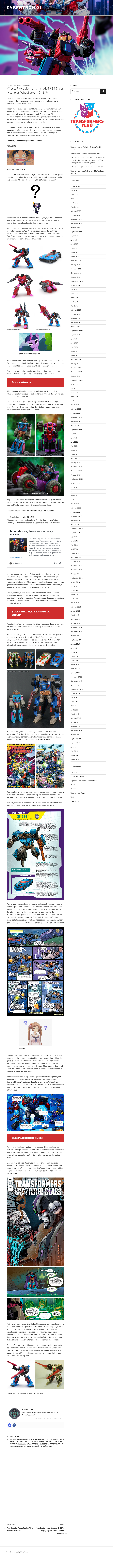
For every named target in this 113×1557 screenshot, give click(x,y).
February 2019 (76, 557)
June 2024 (74, 293)
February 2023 (76, 359)
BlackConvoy (25, 85)
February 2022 (76, 409)
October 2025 (76, 228)
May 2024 (74, 298)
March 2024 (75, 306)
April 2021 (74, 450)
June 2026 (74, 195)
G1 (61, 1441)
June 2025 (74, 244)
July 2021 (74, 438)
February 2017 (76, 619)
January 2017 (75, 623)
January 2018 (75, 611)
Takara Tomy (52, 1445)
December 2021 (76, 417)
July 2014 (74, 747)
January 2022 (75, 413)
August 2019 (75, 533)
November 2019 (76, 520)
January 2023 (75, 364)
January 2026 (75, 215)
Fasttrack (54, 1441)
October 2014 (75, 735)
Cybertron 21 (24, 7)
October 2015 (75, 685)
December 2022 (76, 368)
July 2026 (74, 190)
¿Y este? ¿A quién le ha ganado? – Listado (24, 141)
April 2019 (74, 549)
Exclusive (43, 1441)
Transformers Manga (78, 793)
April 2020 (74, 500)
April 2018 (74, 599)
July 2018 (74, 586)
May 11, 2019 (29, 517)
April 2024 (74, 302)
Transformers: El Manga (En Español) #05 (85, 154)
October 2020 (76, 475)
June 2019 (74, 541)
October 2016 (75, 636)
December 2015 (76, 677)
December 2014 (76, 726)
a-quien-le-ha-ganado (20, 1439)
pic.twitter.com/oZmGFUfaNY (40, 510)
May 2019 (74, 545)
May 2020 (74, 495)
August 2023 (75, 335)
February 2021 (76, 458)
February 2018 (76, 607)
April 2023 (74, 351)
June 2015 (74, 702)
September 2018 (77, 578)
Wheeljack (48, 1447)
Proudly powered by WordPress (17, 1552)
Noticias (73, 785)
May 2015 (74, 706)
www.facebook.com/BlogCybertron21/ (48, 1418)
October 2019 (75, 524)
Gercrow (31, 1415)
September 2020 (77, 479)
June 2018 (74, 590)
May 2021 (74, 446)
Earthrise (25, 1441)
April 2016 (74, 660)
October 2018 (75, 574)
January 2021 (75, 463)
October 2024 (76, 277)
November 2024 (76, 273)
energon (34, 1441)
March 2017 (75, 615)
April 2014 (74, 755)
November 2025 (76, 223)
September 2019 (77, 528)
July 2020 (74, 487)
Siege (36, 1445)
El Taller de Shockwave (79, 776)
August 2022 (75, 384)
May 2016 (74, 656)
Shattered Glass (25, 1445)
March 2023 (75, 355)
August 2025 (75, 236)
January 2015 (75, 722)
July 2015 (74, 697)
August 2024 (75, 285)
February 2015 (76, 718)
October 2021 (75, 425)
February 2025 (76, 261)
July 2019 (74, 537)
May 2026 (74, 199)
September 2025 (77, 232)
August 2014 (75, 743)
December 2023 (76, 318)
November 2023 (76, 322)
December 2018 (76, 566)
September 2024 (77, 281)
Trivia (72, 797)
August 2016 (75, 644)
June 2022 (74, 392)
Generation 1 (16, 1443)
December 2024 (76, 269)
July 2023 (74, 339)
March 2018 (75, 603)
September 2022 (77, 380)
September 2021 (76, 430)
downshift (14, 1441)
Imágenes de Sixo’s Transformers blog (36, 493)
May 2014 (74, 751)
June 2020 (74, 491)
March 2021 (75, 454)
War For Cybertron (33, 1447)
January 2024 (75, 314)
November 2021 (76, 421)
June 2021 (74, 442)
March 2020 (75, 504)
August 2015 (75, 693)
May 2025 (74, 248)
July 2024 (74, 289)
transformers (16, 1447)
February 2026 (76, 211)
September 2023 (77, 331)
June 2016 (74, 652)
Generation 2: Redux (32, 1443)
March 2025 (75, 256)
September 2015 (77, 689)
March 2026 (75, 207)
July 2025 (74, 240)
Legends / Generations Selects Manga (84, 781)
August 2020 (75, 483)
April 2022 (74, 401)
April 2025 (74, 252)
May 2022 (74, 397)
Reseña (73, 789)
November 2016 (76, 632)
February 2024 (76, 310)
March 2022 (75, 405)
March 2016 (75, 664)
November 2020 (76, 471)
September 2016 (77, 640)
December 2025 (76, 219)
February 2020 (76, 508)
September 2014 (77, 739)
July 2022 (74, 388)
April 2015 (74, 710)
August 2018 (75, 582)
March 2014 (75, 759)
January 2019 (75, 561)
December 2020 (76, 467)
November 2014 (76, 730)
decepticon (58, 1439)
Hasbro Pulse (48, 1443)
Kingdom (59, 1443)
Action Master (38, 1439)
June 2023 (74, 343)
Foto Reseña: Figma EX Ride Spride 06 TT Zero (87, 167)
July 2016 (74, 648)
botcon (49, 1439)
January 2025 (75, 265)
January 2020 (75, 512)
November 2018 (76, 570)
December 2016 (76, 627)
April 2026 (74, 203)
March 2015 (75, 714)
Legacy (13, 1445)
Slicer (42, 1445)
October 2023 (76, 326)
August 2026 (75, 186)
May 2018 (74, 594)
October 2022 (75, 376)
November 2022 (76, 372)
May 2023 (74, 347)
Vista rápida (75, 801)
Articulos (14, 1436)
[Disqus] (35, 1482)
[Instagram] (9, 1425)
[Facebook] (14, 1425)
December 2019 (76, 516)
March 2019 (75, 553)
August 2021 (75, 434)
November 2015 (76, 681)
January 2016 (75, 673)
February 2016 (76, 669)
